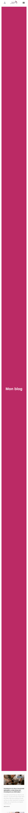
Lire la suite (7, 806)
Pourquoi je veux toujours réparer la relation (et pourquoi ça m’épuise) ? (14, 790)
